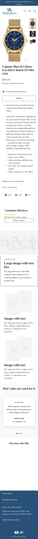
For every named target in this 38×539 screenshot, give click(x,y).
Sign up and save (12, 507)
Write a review (19, 220)
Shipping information (13, 181)
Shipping (5, 83)
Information (9, 500)
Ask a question (9, 187)
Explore (7, 493)
